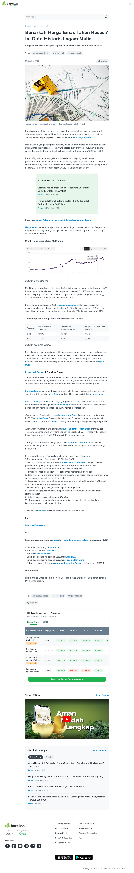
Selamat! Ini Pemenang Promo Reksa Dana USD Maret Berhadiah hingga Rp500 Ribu (63, 189)
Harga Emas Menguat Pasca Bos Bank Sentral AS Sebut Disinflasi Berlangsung (65, 776)
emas (55, 540)
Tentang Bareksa (63, 824)
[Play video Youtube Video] (67, 719)
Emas (36, 26)
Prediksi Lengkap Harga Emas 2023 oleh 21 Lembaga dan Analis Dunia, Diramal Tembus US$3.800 (66, 798)
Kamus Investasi (86, 828)
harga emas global (67, 305)
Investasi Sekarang (35, 525)
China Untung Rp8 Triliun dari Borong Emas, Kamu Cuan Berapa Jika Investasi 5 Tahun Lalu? (66, 765)
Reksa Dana (33, 622)
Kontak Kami (61, 833)
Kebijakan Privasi (62, 842)
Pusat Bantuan (61, 828)
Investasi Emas (34, 372)
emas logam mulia (82, 137)
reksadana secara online (75, 540)
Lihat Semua (102, 695)
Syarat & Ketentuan (64, 838)
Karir (81, 838)
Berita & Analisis (86, 824)
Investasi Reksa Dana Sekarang (67, 679)
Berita (28, 26)
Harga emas (31, 227)
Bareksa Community (88, 833)
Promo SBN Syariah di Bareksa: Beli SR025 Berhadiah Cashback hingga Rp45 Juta (63, 202)
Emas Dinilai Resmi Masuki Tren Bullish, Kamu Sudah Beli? (56, 786)
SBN (45, 622)
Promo (40, 195)
